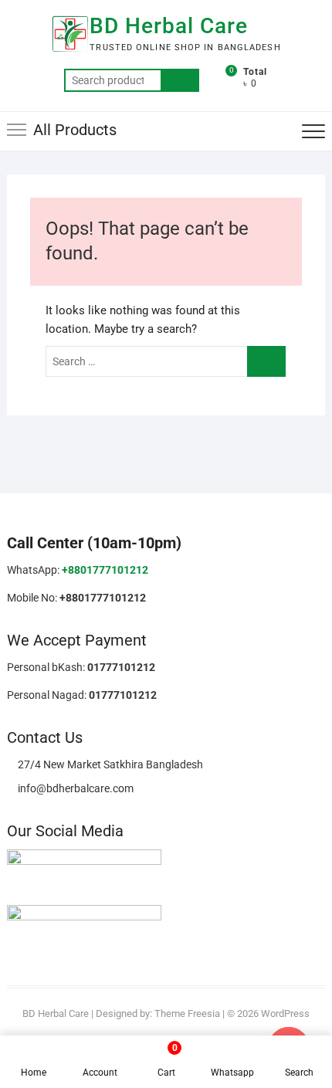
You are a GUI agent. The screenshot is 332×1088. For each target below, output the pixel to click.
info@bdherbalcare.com (74, 788)
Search (180, 80)
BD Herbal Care (169, 26)
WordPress (285, 1013)
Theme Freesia (187, 1013)
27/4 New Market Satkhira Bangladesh (109, 764)
